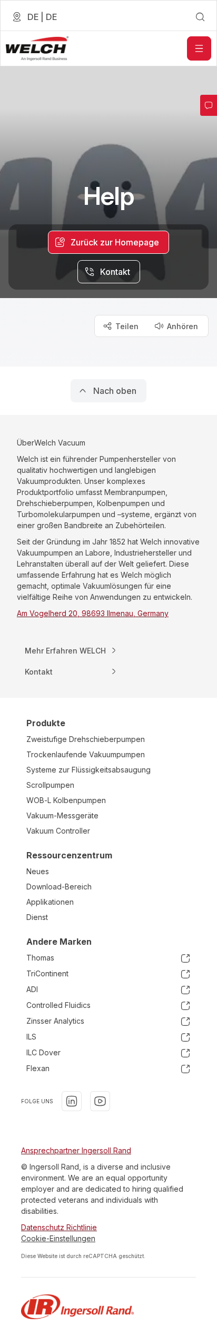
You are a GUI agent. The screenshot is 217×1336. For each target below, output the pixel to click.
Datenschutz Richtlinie (59, 1227)
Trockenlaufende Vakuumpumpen (85, 754)
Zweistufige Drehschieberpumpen (85, 739)
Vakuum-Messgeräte (62, 815)
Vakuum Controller (58, 830)
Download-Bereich (59, 886)
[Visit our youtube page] (100, 1101)
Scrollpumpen (50, 784)
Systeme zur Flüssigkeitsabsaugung (88, 769)
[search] (200, 17)
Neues (37, 871)
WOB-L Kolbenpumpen (66, 800)
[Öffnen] (199, 48)
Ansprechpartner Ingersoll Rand (76, 1150)
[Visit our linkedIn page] (72, 1101)
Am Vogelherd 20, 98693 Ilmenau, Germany (93, 613)
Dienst (37, 917)
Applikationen (50, 901)
